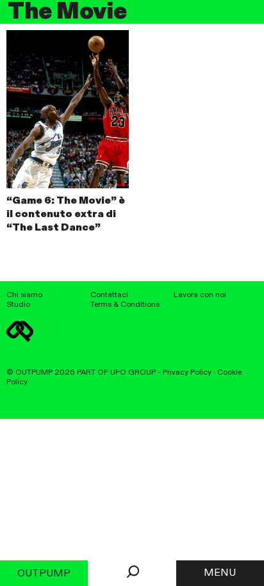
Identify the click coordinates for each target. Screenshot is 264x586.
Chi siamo (24, 295)
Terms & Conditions (125, 304)
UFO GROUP (133, 372)
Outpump (43, 574)
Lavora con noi (200, 295)
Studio (18, 304)
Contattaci (109, 295)
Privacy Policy (187, 372)
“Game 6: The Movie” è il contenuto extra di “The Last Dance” (65, 214)
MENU (220, 573)
